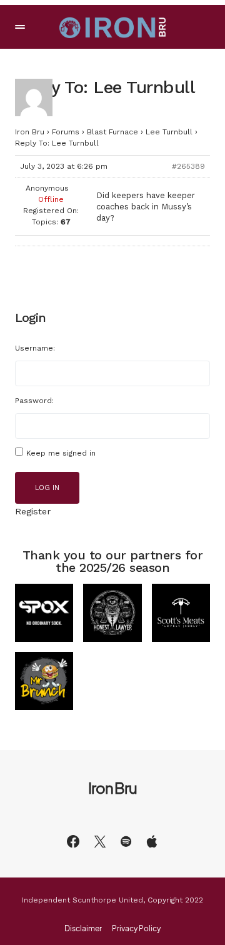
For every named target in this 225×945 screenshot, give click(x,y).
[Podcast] (152, 841)
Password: (34, 400)
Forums (65, 132)
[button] (20, 27)
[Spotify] (126, 841)
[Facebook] (73, 841)
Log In (47, 488)
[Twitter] (100, 841)
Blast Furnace (112, 132)
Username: (35, 348)
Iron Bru (29, 132)
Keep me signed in (61, 453)
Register (33, 511)
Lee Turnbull (169, 132)
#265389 (188, 166)
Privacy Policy (136, 928)
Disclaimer (83, 928)
